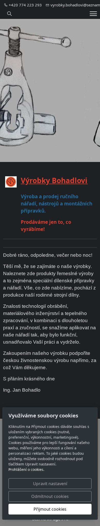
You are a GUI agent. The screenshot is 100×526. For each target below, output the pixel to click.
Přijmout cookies (50, 509)
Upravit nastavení (50, 483)
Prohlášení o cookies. (26, 469)
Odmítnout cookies (50, 496)
